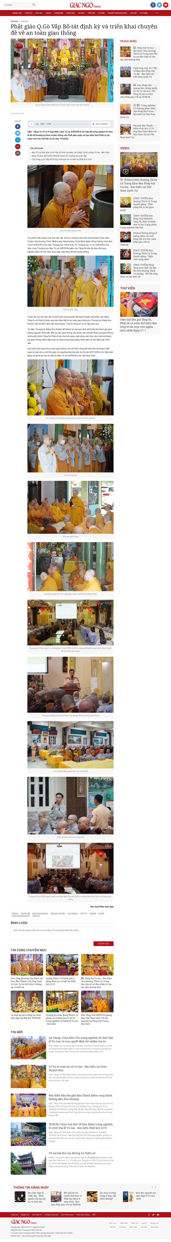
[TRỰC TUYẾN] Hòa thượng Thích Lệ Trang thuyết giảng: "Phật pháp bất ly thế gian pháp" (138, 204)
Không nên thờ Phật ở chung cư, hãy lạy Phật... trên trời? (74, 1195)
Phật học (70, 13)
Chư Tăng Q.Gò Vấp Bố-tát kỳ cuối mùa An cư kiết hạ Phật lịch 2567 (62, 159)
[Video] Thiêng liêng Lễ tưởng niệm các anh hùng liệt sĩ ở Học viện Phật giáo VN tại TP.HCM (138, 239)
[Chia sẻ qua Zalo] (17, 140)
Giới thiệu (144, 1230)
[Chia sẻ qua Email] (17, 146)
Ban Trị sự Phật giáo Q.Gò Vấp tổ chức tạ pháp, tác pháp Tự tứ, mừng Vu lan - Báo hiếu (70, 152)
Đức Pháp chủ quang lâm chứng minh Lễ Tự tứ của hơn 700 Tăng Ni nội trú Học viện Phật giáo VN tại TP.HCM (138, 91)
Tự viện (101, 13)
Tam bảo (92, 913)
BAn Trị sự (112, 1226)
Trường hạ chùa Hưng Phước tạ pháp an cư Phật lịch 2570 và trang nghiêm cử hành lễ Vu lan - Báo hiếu (62, 1019)
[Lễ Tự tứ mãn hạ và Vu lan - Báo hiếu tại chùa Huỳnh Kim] (28, 1076)
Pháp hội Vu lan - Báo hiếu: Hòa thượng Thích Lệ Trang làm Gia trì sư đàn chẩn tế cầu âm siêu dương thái (96, 983)
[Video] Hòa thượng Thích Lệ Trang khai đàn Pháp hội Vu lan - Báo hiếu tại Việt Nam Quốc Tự (138, 185)
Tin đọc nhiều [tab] (128, 41)
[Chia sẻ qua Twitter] (17, 133)
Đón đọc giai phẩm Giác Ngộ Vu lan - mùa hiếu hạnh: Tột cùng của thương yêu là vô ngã (31, 1198)
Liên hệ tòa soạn (67, 1218)
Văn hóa (39, 13)
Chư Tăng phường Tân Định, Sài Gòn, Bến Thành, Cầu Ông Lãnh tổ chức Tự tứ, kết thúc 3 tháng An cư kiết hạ (27, 983)
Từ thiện (143, 13)
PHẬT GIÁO (124, 1226)
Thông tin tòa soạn (51, 1218)
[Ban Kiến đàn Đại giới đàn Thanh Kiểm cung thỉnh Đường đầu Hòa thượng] (28, 1105)
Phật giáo (24, 21)
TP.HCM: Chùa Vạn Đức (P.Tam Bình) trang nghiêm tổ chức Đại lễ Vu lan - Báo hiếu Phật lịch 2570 (81, 1126)
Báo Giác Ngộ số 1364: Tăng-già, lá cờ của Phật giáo (109, 1195)
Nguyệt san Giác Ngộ (117, 13)
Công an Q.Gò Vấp (57, 913)
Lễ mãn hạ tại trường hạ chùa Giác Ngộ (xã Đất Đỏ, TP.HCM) (26, 1016)
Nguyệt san (25, 1218)
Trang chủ (17, 13)
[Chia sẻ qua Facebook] (17, 126)
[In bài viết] (17, 153)
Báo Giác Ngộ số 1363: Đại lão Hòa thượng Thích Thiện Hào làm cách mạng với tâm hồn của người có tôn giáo (139, 1200)
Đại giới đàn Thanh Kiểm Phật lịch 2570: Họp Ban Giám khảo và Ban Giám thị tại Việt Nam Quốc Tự (138, 131)
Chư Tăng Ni (73, 913)
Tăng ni (15, 913)
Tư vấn (81, 13)
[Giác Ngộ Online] (55, 1224)
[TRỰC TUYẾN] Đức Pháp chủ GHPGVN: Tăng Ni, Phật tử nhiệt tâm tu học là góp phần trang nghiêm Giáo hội (138, 221)
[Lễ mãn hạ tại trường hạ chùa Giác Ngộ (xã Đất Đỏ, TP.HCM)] (27, 1001)
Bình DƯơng (155, 1230)
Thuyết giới (25, 913)
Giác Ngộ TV (37, 1218)
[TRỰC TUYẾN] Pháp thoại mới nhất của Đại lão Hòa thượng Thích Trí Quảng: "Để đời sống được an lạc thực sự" (139, 270)
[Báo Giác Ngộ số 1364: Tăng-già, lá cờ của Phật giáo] (92, 1196)
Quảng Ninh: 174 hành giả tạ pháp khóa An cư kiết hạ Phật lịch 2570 (61, 981)
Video (48, 13)
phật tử (144, 1226)
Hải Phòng (122, 1230)
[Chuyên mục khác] (156, 13)
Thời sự (28, 13)
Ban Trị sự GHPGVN (40, 913)
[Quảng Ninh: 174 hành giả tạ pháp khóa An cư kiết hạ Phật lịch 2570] (62, 965)
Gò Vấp (101, 913)
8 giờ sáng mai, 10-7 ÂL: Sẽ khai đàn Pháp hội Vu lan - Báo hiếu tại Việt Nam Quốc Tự (145, 72)
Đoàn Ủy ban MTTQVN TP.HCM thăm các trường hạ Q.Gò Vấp (59, 156)
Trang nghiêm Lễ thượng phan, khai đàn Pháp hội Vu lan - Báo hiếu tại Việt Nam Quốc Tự (137, 111)
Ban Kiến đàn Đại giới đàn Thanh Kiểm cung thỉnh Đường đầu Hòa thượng (80, 1097)
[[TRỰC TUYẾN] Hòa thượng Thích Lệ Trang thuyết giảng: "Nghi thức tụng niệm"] (125, 254)
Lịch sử (133, 13)
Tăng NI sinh (154, 1226)
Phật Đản (113, 1230)
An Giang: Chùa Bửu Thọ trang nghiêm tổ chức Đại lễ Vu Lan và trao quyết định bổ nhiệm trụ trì (81, 1039)
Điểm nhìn (58, 13)
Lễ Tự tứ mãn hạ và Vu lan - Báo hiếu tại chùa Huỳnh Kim (78, 1068)
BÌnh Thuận (133, 1230)
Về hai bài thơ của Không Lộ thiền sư (72, 1153)
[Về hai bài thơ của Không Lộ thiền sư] (28, 1163)
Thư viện (127, 288)
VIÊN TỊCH (134, 1226)
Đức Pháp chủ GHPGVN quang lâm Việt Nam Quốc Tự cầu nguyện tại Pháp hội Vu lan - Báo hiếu (96, 1019)
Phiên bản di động (83, 1218)
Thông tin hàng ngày (31, 1187)
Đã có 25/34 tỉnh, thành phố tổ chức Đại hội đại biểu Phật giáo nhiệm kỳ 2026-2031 (138, 323)
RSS (94, 1218)
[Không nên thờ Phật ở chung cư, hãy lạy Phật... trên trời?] (56, 1196)
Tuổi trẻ (91, 13)
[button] (153, 1199)
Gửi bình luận (103, 944)
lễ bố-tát (36, 916)
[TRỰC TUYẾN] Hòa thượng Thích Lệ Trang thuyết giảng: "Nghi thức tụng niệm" (145, 255)
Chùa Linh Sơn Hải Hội (21, 916)
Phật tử (83, 913)
